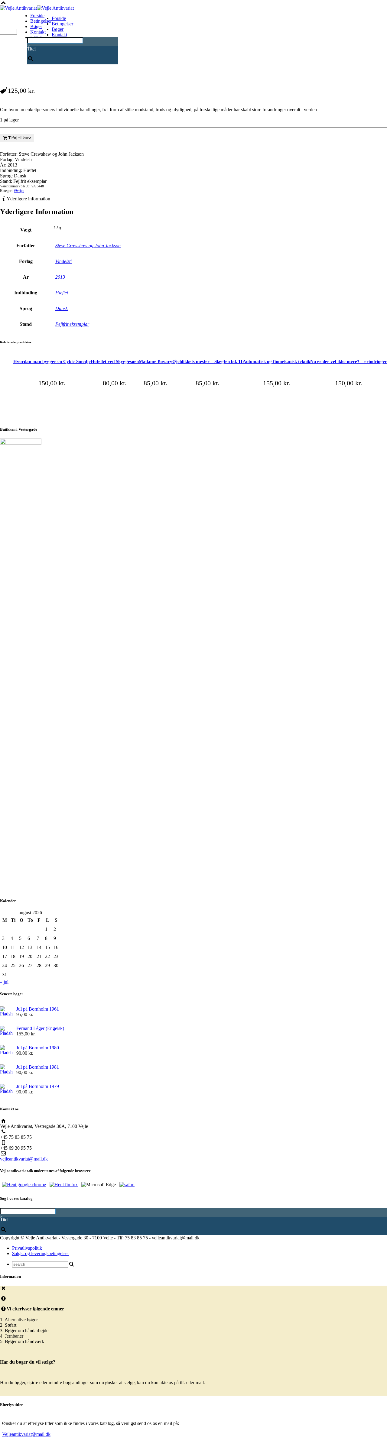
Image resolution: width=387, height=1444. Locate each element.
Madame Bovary (155, 361)
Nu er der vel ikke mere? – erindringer (348, 361)
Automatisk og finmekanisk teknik (276, 361)
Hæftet (61, 292)
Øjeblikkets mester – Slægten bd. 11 (207, 361)
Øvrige (19, 191)
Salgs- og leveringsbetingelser (40, 1253)
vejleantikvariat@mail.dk (24, 1158)
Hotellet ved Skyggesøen (115, 361)
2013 (60, 277)
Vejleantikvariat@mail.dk (26, 1434)
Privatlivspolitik (27, 1248)
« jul (4, 982)
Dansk (61, 308)
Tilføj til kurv (19, 137)
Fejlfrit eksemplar (72, 324)
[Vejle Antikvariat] (37, 8)
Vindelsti (63, 261)
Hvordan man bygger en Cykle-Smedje (52, 361)
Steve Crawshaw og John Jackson (88, 245)
